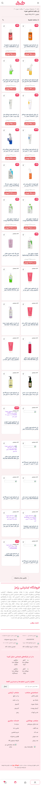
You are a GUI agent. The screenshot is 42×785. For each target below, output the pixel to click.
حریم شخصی (15, 732)
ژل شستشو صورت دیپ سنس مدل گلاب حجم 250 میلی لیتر (11, 525)
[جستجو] (2, 3)
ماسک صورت (34, 704)
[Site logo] (20, 3)
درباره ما (16, 724)
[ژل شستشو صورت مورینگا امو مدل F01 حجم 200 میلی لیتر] (30, 451)
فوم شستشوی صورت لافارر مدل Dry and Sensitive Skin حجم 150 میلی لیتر (11, 458)
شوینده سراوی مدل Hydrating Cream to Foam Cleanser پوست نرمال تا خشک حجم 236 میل (30, 256)
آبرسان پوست (34, 708)
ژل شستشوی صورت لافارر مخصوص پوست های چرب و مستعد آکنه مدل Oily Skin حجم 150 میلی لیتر (30, 291)
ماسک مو (35, 700)
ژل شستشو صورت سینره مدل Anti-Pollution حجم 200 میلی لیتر (30, 498)
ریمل (17, 712)
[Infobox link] (30, 638)
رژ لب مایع (16, 696)
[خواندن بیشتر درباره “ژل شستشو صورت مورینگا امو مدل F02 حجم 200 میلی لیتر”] (23, 542)
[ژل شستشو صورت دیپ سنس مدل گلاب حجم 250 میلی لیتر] (10, 516)
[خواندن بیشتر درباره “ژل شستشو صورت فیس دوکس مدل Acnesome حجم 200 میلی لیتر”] (23, 408)
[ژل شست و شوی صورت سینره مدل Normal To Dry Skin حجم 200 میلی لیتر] (10, 311)
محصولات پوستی (29, 9)
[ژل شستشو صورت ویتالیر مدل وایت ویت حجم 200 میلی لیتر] (10, 103)
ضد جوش (35, 736)
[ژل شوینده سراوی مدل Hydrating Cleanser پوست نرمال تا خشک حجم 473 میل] (30, 207)
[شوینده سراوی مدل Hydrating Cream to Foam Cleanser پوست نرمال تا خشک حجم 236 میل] (30, 242)
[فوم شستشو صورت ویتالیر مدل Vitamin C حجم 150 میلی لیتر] (30, 68)
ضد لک (36, 732)
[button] (23, 26)
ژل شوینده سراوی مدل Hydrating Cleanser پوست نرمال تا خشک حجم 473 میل (30, 220)
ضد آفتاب (35, 728)
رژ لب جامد (16, 700)
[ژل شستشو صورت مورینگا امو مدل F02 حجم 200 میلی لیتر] (30, 549)
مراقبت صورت (19, 9)
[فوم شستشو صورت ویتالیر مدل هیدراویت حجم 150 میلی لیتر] (10, 138)
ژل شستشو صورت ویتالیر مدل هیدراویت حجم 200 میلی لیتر (30, 150)
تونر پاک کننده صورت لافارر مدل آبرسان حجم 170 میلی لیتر (11, 254)
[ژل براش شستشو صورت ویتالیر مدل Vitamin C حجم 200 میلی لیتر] (30, 103)
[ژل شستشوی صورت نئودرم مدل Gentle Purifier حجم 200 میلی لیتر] (10, 277)
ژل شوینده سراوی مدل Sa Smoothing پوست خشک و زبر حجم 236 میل (11, 185)
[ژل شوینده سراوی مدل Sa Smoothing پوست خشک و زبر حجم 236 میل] (10, 172)
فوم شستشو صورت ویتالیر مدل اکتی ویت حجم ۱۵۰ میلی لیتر (11, 81)
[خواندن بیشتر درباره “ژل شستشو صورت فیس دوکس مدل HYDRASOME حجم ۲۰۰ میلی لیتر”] (4, 542)
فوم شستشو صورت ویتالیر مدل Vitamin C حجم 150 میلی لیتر (30, 81)
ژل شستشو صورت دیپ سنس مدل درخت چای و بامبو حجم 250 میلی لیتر (30, 394)
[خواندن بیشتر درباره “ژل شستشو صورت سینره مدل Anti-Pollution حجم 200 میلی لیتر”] (23, 478)
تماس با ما (16, 728)
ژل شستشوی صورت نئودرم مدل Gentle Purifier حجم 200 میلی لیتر (11, 290)
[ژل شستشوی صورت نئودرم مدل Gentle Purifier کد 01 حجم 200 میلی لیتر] (10, 413)
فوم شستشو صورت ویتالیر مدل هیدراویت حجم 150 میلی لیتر (11, 150)
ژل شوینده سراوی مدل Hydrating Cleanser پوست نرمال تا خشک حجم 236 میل (11, 220)
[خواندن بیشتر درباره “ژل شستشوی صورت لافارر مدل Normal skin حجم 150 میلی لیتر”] (23, 304)
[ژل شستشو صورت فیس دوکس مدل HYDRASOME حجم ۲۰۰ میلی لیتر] (10, 545)
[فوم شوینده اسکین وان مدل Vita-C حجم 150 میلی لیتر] (30, 172)
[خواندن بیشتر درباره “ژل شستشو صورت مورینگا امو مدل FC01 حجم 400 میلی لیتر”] (4, 478)
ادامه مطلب (34, 623)
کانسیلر (17, 704)
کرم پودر (16, 708)
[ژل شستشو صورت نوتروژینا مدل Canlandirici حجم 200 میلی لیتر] (10, 33)
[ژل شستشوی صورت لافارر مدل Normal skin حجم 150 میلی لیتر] (30, 311)
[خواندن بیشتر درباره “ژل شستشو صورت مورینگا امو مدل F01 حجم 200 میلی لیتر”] (23, 443)
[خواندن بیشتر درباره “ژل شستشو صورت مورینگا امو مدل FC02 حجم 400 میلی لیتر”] (4, 373)
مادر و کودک (34, 712)
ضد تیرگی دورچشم (32, 724)
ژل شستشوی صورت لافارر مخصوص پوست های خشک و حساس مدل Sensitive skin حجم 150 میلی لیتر (11, 360)
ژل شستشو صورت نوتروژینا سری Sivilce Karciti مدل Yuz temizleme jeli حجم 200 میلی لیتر (30, 47)
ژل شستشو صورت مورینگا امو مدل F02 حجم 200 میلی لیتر (30, 562)
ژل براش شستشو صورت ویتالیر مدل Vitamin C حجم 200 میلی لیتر (30, 116)
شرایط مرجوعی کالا (13, 740)
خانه (38, 9)
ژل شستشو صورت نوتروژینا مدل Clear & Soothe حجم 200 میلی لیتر (30, 528)
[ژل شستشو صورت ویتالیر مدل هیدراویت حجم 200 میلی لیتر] (30, 138)
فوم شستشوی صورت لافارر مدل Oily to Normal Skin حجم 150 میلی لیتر (31, 359)
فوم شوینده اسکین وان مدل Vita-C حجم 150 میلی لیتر (30, 185)
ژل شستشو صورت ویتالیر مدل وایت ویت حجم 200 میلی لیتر (11, 115)
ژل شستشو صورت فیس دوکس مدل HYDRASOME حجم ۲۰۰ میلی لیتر (12, 555)
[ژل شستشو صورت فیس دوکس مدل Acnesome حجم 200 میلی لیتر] (30, 416)
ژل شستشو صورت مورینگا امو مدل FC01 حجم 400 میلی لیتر (11, 498)
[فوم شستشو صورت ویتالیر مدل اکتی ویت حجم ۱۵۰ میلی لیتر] (10, 68)
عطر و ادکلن (34, 696)
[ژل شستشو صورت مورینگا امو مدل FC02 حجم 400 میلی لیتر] (10, 381)
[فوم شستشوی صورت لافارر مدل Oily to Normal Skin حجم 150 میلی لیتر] (30, 346)
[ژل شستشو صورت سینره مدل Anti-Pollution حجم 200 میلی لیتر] (30, 485)
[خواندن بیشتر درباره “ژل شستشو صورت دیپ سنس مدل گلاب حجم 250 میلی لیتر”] (4, 512)
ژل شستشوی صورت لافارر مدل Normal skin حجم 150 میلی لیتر (30, 325)
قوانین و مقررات (14, 736)
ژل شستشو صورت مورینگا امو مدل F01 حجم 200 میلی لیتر (30, 463)
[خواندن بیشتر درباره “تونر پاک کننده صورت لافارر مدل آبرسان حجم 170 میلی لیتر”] (4, 234)
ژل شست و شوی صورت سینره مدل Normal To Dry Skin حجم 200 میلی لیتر (11, 325)
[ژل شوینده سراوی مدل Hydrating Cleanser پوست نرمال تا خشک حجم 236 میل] (10, 207)
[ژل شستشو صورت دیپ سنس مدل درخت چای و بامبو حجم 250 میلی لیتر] (30, 381)
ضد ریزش (35, 740)
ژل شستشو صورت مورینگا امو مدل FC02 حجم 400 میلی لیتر (11, 393)
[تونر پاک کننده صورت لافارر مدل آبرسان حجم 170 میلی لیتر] (10, 242)
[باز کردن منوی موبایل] (38, 3)
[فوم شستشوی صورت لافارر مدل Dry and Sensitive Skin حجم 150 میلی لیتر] (10, 448)
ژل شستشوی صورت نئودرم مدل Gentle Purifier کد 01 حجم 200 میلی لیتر (11, 423)
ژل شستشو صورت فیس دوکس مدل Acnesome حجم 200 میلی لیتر (30, 429)
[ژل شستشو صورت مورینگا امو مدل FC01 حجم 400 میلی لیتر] (10, 485)
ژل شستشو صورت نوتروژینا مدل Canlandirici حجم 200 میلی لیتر (11, 46)
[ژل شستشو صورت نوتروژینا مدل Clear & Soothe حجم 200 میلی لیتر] (30, 517)
